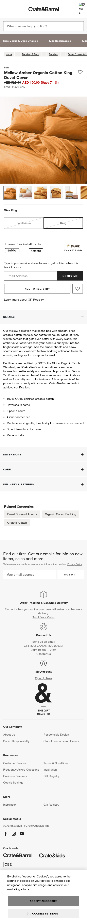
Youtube (21, 833)
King (63, 223)
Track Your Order (44, 617)
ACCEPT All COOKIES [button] (43, 901)
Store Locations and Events (61, 741)
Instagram (13, 833)
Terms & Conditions (56, 763)
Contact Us (43, 635)
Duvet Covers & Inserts (22, 514)
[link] (15, 9)
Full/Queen (24, 223)
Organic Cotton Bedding (60, 514)
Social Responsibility (16, 741)
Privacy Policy (74, 564)
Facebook (5, 833)
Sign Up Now (43, 678)
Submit (70, 574)
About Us (9, 734)
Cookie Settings (13, 782)
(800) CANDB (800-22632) (46, 646)
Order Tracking (30, 603)
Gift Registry (51, 776)
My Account (43, 671)
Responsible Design (56, 734)
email (51, 641)
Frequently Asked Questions (21, 769)
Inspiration (50, 769)
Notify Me (70, 276)
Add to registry (37, 288)
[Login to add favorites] (80, 75)
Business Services (15, 776)
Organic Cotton (17, 522)
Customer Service (14, 763)
